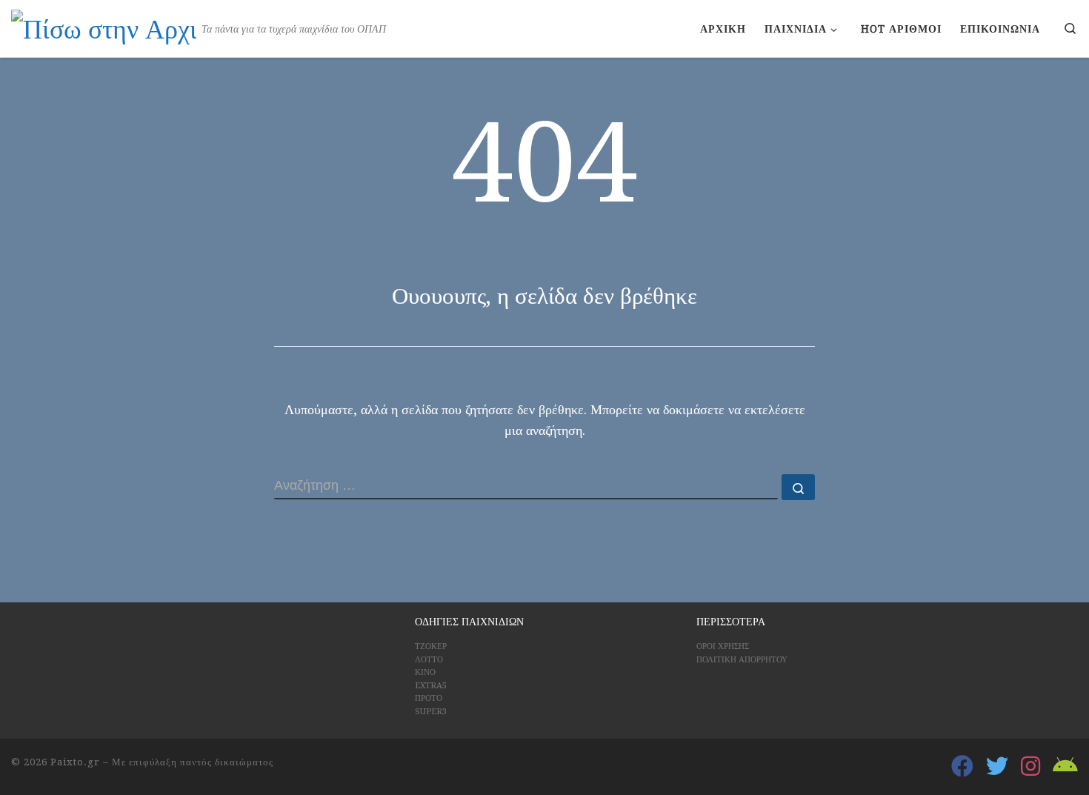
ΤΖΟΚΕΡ (431, 646)
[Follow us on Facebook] (962, 766)
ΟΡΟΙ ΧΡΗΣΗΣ (722, 646)
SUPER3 (431, 711)
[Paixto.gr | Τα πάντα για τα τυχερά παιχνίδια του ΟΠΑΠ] (103, 27)
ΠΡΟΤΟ (428, 698)
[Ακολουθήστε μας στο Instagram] (1030, 766)
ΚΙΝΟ (425, 672)
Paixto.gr (75, 762)
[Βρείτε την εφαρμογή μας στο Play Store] (1065, 766)
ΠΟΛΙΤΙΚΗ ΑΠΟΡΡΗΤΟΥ (741, 660)
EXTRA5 (431, 686)
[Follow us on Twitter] (997, 766)
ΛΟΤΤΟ (429, 660)
